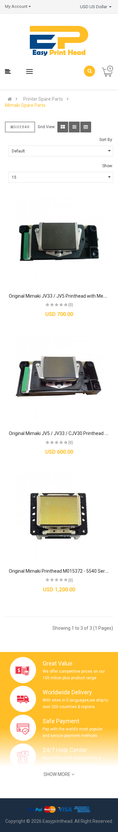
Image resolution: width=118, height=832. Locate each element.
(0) (70, 305)
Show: (107, 166)
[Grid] (62, 127)
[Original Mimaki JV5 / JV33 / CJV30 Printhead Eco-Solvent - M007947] (59, 379)
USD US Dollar (94, 6)
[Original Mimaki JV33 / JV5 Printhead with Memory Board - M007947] (59, 241)
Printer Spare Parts (43, 99)
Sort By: (106, 139)
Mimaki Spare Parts (25, 105)
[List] (74, 127)
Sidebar (22, 127)
